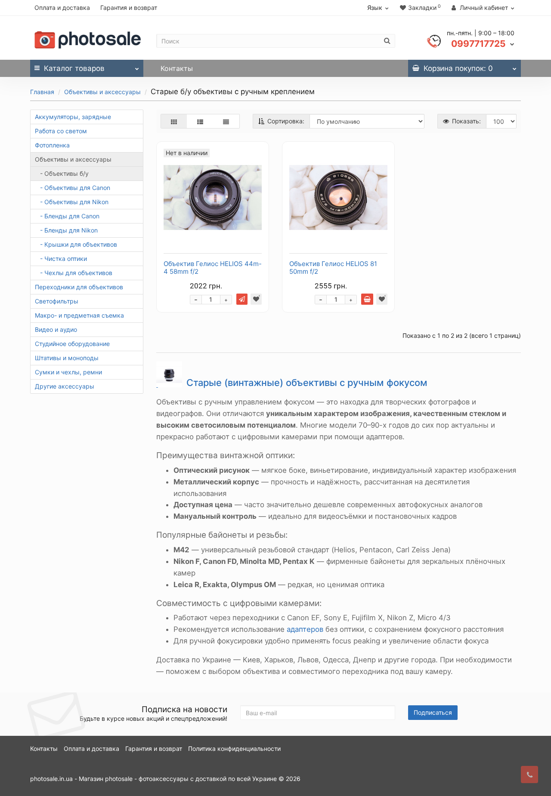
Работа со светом (61, 131)
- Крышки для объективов (76, 244)
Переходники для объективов (79, 287)
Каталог (74, 68)
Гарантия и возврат (128, 7)
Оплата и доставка (62, 7)
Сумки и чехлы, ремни (68, 372)
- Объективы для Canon (72, 187)
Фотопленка (52, 145)
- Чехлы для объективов (73, 272)
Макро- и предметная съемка (79, 315)
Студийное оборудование (72, 343)
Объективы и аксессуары (102, 91)
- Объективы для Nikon (71, 201)
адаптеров (305, 629)
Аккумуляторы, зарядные (73, 116)
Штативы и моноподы (67, 357)
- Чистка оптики (61, 258)
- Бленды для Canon (67, 216)
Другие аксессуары (64, 386)
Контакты (177, 68)
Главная (42, 91)
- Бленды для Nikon (66, 230)
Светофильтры (56, 301)
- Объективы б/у (62, 173)
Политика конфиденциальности (234, 748)
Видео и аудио (56, 329)
